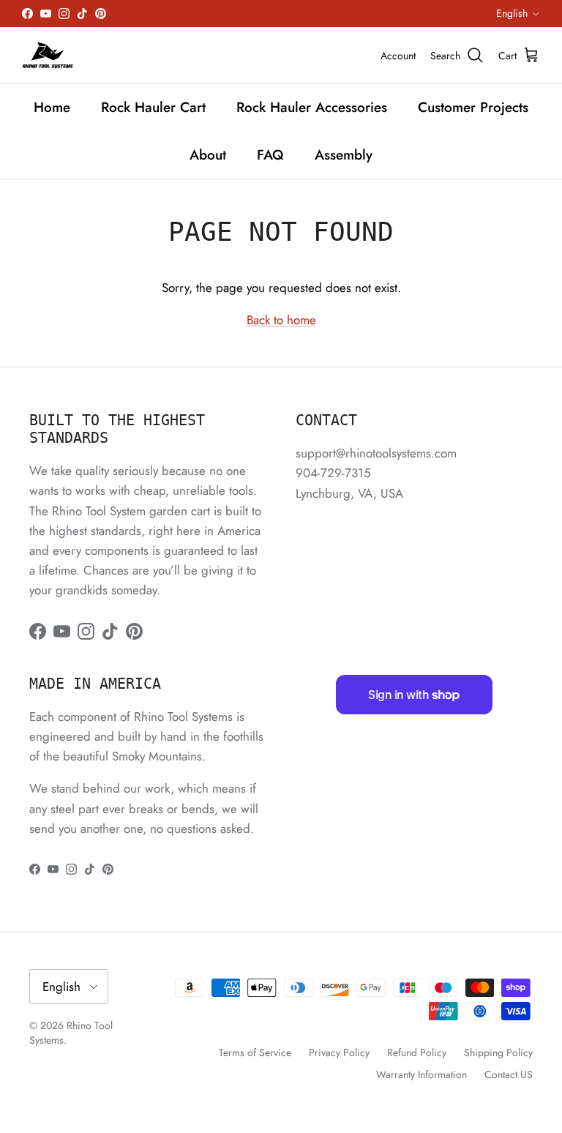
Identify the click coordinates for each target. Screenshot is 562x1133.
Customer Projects (473, 107)
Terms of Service (255, 1052)
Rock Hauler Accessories (311, 107)
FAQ (270, 155)
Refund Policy (416, 1052)
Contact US (508, 1074)
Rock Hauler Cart (153, 107)
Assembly (343, 155)
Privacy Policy (339, 1052)
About (208, 155)
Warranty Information (421, 1074)
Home (52, 107)
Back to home (281, 320)
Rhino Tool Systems (71, 1032)
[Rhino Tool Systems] (47, 55)
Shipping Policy (498, 1052)
